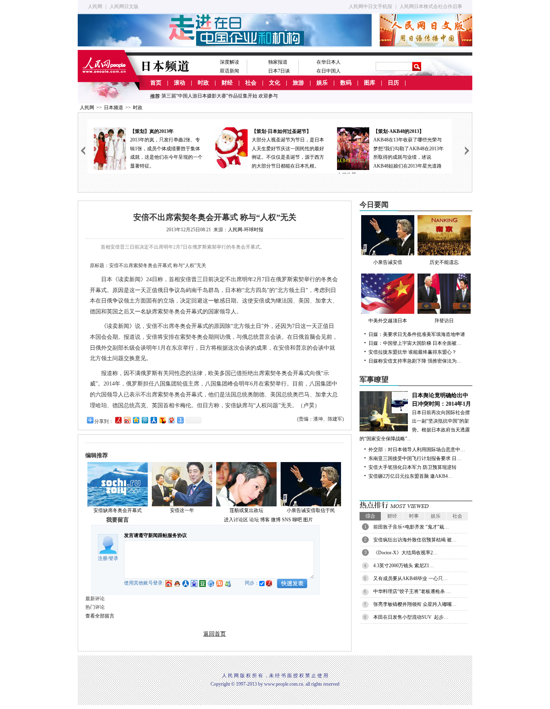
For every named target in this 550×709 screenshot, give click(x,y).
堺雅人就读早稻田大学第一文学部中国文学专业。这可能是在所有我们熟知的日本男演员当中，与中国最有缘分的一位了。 (410, 149)
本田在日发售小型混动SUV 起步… (411, 617)
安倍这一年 (182, 510)
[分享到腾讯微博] (144, 420)
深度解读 (229, 62)
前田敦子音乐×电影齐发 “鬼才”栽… (411, 527)
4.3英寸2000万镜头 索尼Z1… (403, 565)
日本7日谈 (279, 71)
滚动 (179, 83)
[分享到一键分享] (180, 420)
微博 (276, 519)
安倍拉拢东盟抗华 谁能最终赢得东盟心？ (412, 352)
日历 (393, 83)
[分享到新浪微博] (126, 420)
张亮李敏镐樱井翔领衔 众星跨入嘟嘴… (415, 604)
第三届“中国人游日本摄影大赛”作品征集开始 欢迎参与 (219, 96)
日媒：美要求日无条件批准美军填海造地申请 (416, 334)
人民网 (95, 6)
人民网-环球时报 (245, 229)
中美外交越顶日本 (387, 320)
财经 (227, 83)
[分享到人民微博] (118, 420)
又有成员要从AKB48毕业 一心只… (410, 578)
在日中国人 (328, 71)
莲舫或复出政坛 (246, 510)
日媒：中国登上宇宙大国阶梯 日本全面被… (414, 343)
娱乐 (322, 83)
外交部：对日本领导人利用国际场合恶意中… (416, 449)
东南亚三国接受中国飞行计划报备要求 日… (414, 458)
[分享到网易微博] (171, 420)
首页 (155, 83)
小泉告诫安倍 (387, 262)
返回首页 (214, 634)
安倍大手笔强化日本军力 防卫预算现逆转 (412, 467)
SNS (286, 519)
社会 (250, 83)
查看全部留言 (99, 616)
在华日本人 (328, 62)
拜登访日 (444, 320)
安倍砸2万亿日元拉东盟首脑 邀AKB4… (410, 476)
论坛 (254, 519)
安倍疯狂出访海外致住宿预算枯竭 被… (415, 540)
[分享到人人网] (153, 420)
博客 (265, 519)
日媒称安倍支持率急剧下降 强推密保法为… (414, 361)
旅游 (298, 83)
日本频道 (113, 107)
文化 (274, 83)
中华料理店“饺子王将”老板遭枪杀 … (412, 591)
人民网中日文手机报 (370, 6)
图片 (308, 519)
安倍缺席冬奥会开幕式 (117, 510)
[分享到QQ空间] (135, 420)
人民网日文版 (124, 6)
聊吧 (297, 519)
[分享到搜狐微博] (162, 420)
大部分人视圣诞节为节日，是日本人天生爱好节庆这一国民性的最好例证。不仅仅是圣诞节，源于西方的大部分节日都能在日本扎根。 (166, 149)
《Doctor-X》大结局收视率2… (405, 553)
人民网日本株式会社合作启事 (430, 6)
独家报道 (277, 62)
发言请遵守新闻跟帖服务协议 (155, 535)
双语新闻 (229, 71)
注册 (103, 558)
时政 (203, 83)
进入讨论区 (236, 519)
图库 (369, 83)
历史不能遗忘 (444, 262)
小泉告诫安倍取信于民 (311, 510)
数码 (346, 83)
